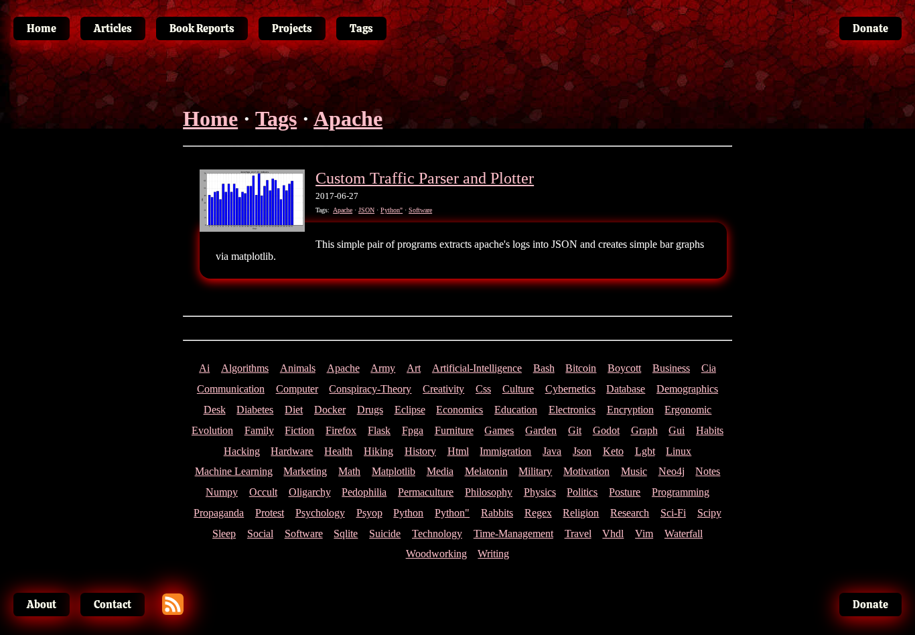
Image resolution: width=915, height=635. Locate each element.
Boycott (624, 368)
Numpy (222, 492)
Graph (644, 430)
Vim (644, 533)
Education (515, 409)
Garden (541, 430)
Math (349, 471)
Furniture (454, 430)
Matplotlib (393, 471)
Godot (606, 430)
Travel (578, 533)
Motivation (586, 471)
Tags (276, 119)
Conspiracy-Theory (370, 389)
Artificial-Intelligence (477, 368)
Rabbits (497, 512)
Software (420, 210)
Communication (231, 389)
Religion (581, 512)
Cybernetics (570, 389)
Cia (708, 368)
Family (259, 430)
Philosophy (488, 492)
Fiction (299, 430)
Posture (624, 492)
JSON (366, 210)
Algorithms (245, 368)
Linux (678, 451)
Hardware (292, 451)
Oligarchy (310, 492)
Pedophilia (364, 492)
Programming (680, 492)
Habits (709, 430)
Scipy (709, 512)
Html (458, 451)
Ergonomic (687, 409)
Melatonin (486, 471)
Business (671, 368)
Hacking (242, 451)
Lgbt (645, 451)
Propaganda (219, 512)
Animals (297, 368)
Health (338, 451)
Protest (269, 512)
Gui (676, 430)
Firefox (341, 430)
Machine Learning (234, 471)
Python (408, 512)
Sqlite (346, 533)
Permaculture (425, 492)
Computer (297, 389)
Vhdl (613, 533)
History (420, 451)
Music (634, 471)
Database (625, 389)
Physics (540, 492)
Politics (582, 492)
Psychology (320, 512)
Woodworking (436, 553)
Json (582, 451)
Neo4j (671, 471)
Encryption (630, 409)
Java (552, 451)
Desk (215, 409)
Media (440, 471)
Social (260, 533)
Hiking (378, 451)
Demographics (687, 389)
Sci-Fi (673, 512)
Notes (707, 471)
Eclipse (410, 409)
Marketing (305, 471)
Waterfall (683, 533)
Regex (538, 512)
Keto (613, 451)
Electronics (572, 409)
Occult (263, 492)
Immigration (505, 451)
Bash (544, 368)
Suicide (385, 533)
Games (499, 430)
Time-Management (513, 533)
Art (414, 368)
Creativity (443, 389)
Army (382, 368)
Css (483, 389)
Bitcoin (580, 368)
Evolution (212, 430)
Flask (379, 430)
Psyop (369, 512)
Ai (204, 368)
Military (535, 471)
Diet (294, 409)
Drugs (370, 409)
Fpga (412, 430)
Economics (459, 409)
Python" (391, 210)
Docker (330, 409)
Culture (518, 389)
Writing (493, 553)
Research (629, 512)
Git (574, 430)
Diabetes (254, 409)
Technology (437, 533)
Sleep (224, 533)
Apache (347, 119)
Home (210, 119)
